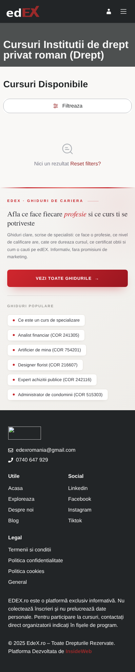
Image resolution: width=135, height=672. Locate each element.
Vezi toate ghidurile (67, 278)
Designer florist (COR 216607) (48, 364)
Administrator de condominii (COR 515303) (60, 394)
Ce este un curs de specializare (49, 320)
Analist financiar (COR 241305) (48, 335)
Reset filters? (85, 164)
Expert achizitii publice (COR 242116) (54, 379)
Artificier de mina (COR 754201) (49, 349)
